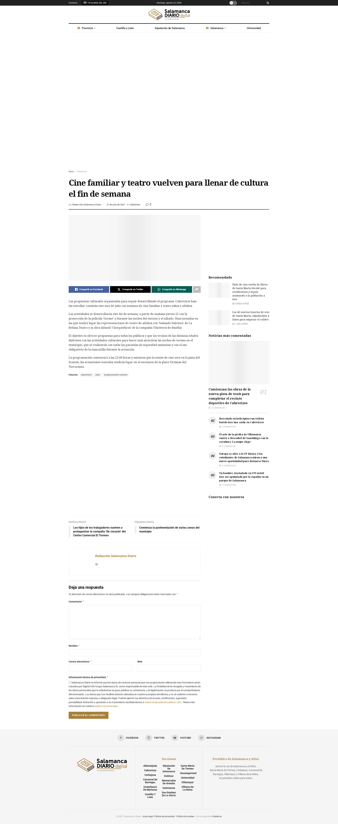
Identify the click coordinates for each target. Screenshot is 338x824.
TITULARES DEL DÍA (97, 3)
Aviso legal (148, 816)
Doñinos (168, 776)
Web (139, 661)
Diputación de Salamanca (170, 28)
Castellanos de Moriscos (150, 788)
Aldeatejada (150, 765)
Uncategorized (188, 773)
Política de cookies (185, 816)
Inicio (71, 171)
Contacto (73, 3)
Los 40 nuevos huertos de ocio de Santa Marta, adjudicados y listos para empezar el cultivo (250, 315)
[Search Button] (267, 3)
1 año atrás (241, 324)
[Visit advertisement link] (169, 104)
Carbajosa (150, 775)
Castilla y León (125, 28)
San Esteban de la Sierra (169, 794)
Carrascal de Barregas (150, 781)
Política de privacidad (164, 816)
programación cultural (115, 375)
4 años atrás (241, 303)
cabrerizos (86, 375)
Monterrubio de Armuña (169, 782)
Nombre (74, 645)
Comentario (76, 601)
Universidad (254, 28)
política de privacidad (106, 706)
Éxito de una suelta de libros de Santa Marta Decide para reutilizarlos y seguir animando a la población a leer (250, 292)
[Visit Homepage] (169, 14)
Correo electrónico (80, 661)
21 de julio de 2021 (116, 204)
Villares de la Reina (187, 788)
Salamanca (216, 28)
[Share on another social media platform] (197, 289)
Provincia (87, 28)
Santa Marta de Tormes (188, 767)
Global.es (217, 816)
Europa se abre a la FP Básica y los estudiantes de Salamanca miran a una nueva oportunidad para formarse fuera (244, 457)
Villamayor (187, 782)
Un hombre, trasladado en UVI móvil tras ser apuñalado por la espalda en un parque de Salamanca (243, 476)
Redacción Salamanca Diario (86, 204)
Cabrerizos (82, 171)
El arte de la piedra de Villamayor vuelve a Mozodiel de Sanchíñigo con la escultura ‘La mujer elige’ (243, 438)
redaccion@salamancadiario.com (163, 702)
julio (98, 375)
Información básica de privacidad (88, 677)
